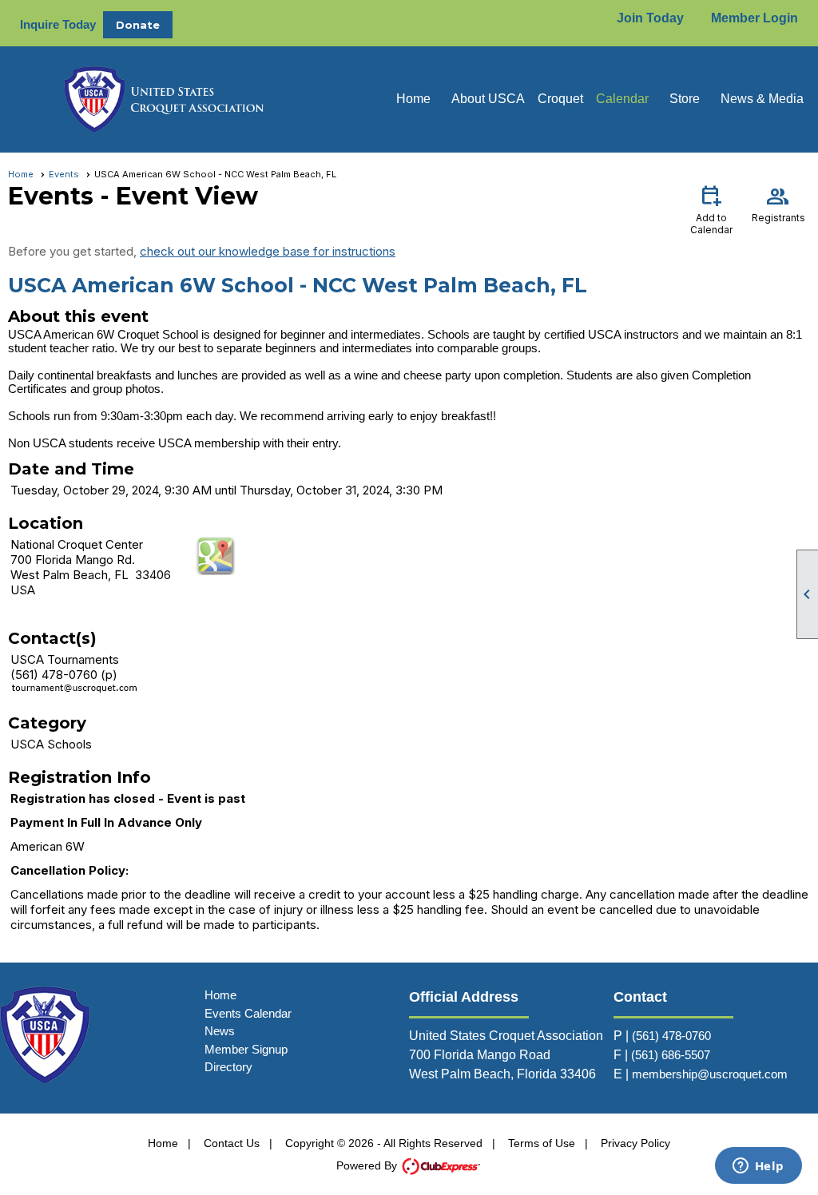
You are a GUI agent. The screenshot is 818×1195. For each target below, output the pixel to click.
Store (684, 98)
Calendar (622, 98)
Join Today (650, 18)
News (219, 1031)
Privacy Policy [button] (635, 1143)
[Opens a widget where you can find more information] (758, 1167)
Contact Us (232, 1143)
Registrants (778, 203)
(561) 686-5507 (670, 1055)
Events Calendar (248, 1013)
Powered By (368, 1165)
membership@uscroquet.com (710, 1074)
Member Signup (246, 1049)
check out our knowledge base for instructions (267, 251)
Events (64, 174)
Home (413, 98)
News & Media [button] (762, 98)
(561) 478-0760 (671, 1035)
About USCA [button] (488, 98)
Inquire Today (58, 24)
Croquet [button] (560, 98)
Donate (138, 24)
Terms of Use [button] (541, 1143)
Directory (228, 1067)
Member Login (754, 18)
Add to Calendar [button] (711, 209)
